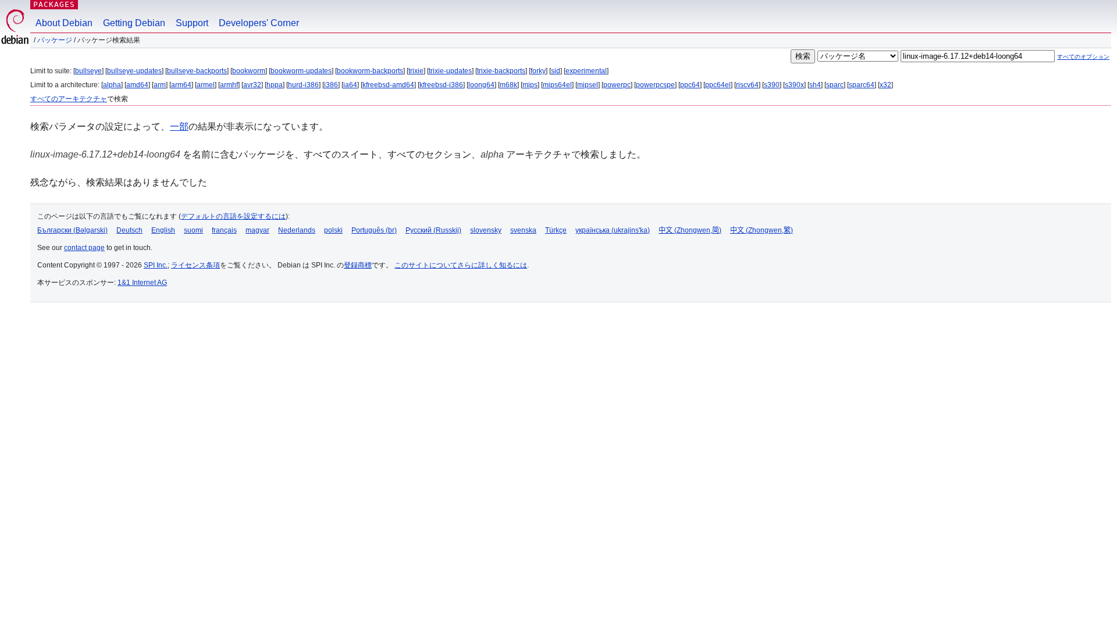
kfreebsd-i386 (441, 85)
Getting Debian (134, 23)
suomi (193, 230)
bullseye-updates (134, 71)
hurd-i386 (303, 85)
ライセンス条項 (195, 265)
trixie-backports (501, 71)
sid (555, 71)
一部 (179, 126)
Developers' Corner (259, 23)
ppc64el (718, 85)
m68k (508, 85)
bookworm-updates (301, 71)
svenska (523, 230)
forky (538, 71)
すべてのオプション (1083, 56)
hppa (274, 85)
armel (206, 85)
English (163, 230)
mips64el (557, 85)
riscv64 (747, 85)
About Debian (64, 23)
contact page (84, 248)
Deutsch (129, 230)
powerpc (617, 85)
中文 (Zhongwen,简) (690, 230)
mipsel (587, 85)
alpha (112, 85)
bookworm (248, 71)
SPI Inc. (156, 265)
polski (333, 230)
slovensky (485, 230)
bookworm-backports (370, 71)
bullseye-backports (197, 71)
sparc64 (861, 85)
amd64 (137, 85)
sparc (835, 85)
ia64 (350, 85)
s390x (794, 85)
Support (192, 23)
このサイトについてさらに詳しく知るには (460, 265)
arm (160, 85)
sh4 (815, 85)
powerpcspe (655, 85)
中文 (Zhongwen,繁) (761, 230)
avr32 (252, 85)
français (224, 230)
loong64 (481, 85)
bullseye (88, 71)
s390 (772, 85)
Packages (54, 4)
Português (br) (374, 230)
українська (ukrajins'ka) (612, 230)
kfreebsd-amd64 (388, 85)
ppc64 (690, 85)
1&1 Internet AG (142, 283)
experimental (586, 71)
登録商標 (358, 265)
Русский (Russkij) (433, 230)
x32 (885, 85)
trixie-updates (450, 71)
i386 (331, 85)
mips (530, 85)
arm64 (181, 85)
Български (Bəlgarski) (72, 230)
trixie (416, 71)
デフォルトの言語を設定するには (233, 216)
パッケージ (54, 40)
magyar (257, 230)
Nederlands (296, 230)
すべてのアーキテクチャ (68, 99)
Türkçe (556, 230)
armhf (229, 85)
